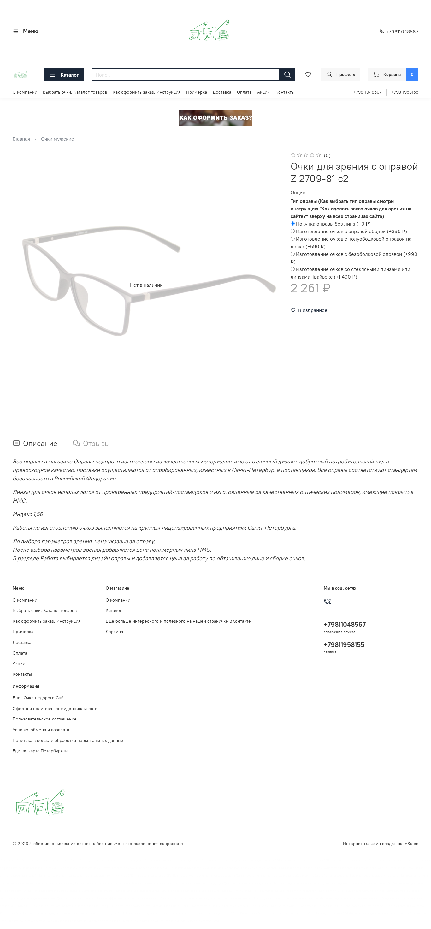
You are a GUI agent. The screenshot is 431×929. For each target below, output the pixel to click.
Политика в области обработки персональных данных (68, 740)
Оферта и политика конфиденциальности (55, 708)
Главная (21, 139)
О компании (25, 92)
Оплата (244, 92)
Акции (263, 92)
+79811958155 (404, 92)
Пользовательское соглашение (45, 719)
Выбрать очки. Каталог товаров (75, 92)
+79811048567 (401, 31)
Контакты (285, 92)
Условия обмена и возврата (41, 729)
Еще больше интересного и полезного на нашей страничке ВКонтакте (178, 621)
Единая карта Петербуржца (40, 751)
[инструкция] (215, 117)
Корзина (114, 631)
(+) (333, 223)
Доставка (222, 92)
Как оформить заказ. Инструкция (146, 92)
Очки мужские (57, 139)
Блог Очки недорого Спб (38, 698)
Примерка (196, 92)
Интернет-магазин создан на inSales (380, 843)
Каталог (70, 75)
